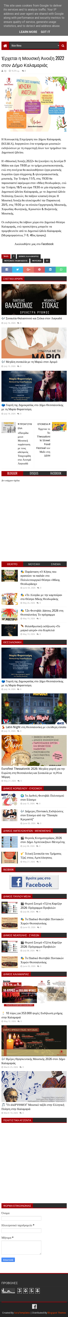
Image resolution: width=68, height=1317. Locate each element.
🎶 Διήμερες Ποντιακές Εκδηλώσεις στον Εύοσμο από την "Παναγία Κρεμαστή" (41, 815)
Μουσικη (36, 261)
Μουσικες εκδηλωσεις (16, 261)
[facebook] (34, 1306)
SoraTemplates (22, 1312)
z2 (47, 261)
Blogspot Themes (57, 1312)
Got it (45, 32)
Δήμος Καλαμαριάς (29, 256)
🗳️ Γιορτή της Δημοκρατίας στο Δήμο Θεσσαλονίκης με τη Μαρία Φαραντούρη (32, 407)
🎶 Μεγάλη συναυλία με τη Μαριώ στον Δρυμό (29, 362)
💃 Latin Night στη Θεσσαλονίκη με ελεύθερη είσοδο (33, 727)
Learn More (28, 32)
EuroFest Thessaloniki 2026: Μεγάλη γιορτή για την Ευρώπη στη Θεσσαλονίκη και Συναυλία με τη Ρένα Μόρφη (33, 773)
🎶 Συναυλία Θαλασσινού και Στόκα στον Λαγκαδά (31, 318)
